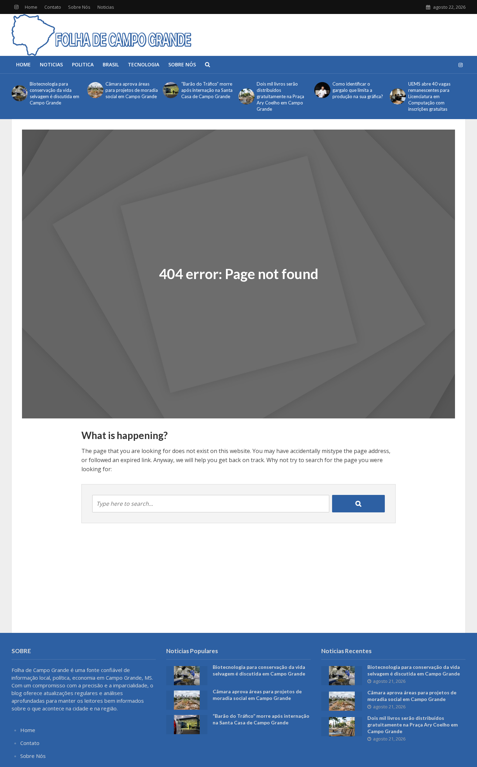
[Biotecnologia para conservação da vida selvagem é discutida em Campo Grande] (19, 93)
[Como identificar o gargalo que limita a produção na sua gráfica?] (321, 90)
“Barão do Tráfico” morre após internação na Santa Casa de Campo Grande (207, 90)
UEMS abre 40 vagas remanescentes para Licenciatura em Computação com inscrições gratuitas (429, 96)
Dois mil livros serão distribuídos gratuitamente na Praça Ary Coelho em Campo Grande (280, 96)
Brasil (111, 64)
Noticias (105, 7)
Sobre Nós (79, 7)
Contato (52, 7)
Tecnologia (143, 64)
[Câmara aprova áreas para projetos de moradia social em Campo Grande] (94, 90)
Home (31, 7)
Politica (83, 64)
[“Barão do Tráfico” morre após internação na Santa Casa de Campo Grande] (170, 90)
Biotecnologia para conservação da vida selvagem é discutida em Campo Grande (54, 93)
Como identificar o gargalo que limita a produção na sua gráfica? (357, 90)
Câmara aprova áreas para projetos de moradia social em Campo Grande (131, 90)
